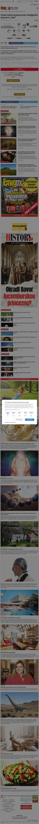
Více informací (31, 407)
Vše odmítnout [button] (19, 419)
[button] (19, 409)
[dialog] (19, 412)
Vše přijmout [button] (29, 419)
